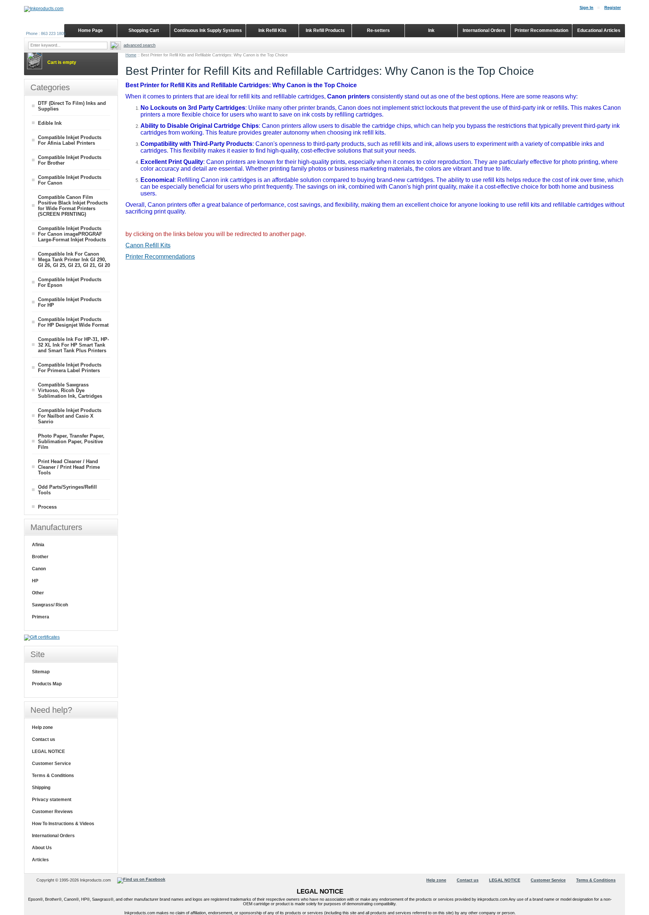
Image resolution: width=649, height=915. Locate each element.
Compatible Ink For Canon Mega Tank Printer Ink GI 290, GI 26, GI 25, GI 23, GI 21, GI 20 (74, 259)
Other (38, 592)
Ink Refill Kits (272, 30)
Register (612, 7)
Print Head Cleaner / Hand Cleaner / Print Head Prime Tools (69, 467)
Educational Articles (598, 30)
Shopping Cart (143, 30)
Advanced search (139, 45)
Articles (40, 859)
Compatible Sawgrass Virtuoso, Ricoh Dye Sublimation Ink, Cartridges (70, 390)
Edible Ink (50, 123)
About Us (42, 847)
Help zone (42, 727)
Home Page (90, 30)
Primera (40, 617)
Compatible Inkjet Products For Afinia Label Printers (69, 140)
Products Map (47, 683)
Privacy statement (51, 799)
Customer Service (51, 763)
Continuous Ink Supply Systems (208, 30)
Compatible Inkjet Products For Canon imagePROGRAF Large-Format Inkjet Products (72, 234)
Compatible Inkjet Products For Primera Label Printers (69, 367)
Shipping (41, 787)
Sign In (586, 7)
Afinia (38, 544)
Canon (39, 568)
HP (35, 580)
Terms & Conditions (53, 775)
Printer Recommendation (541, 30)
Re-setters (378, 30)
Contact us (43, 739)
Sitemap (41, 671)
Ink (431, 30)
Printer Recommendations (160, 256)
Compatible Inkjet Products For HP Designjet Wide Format (73, 322)
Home (130, 55)
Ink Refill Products (325, 30)
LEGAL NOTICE (48, 751)
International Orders (53, 835)
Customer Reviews (52, 811)
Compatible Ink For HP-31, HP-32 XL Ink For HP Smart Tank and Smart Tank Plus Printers (73, 344)
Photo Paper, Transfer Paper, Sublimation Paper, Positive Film (71, 441)
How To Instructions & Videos (63, 823)
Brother (40, 556)
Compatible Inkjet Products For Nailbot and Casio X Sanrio (69, 416)
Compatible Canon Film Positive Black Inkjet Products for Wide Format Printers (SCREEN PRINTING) (73, 205)
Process (47, 507)
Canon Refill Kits (148, 245)
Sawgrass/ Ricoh (50, 604)
